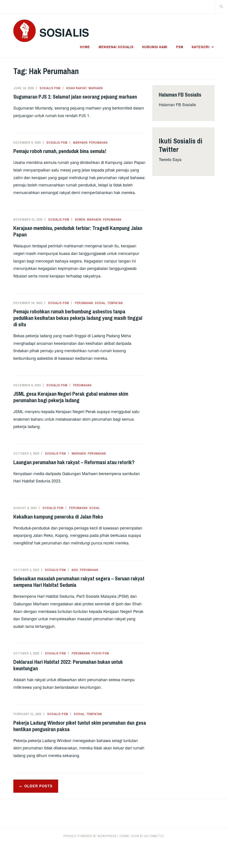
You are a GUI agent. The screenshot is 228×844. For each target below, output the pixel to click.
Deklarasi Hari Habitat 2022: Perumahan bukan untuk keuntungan (68, 665)
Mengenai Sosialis (116, 46)
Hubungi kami (154, 46)
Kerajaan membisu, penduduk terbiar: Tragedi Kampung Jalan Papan (77, 231)
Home (85, 46)
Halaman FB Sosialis (177, 104)
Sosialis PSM (50, 88)
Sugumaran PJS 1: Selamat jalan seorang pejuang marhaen (75, 96)
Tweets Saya (170, 159)
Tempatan (115, 303)
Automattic (154, 836)
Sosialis (64, 32)
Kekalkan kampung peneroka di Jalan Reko (58, 516)
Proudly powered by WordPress (89, 836)
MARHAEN (96, 88)
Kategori (201, 46)
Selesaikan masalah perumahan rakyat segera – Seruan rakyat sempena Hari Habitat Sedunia (79, 581)
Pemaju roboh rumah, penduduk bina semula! (59, 151)
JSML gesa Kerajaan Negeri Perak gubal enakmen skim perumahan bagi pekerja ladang (70, 397)
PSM (179, 46)
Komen (80, 219)
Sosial (100, 303)
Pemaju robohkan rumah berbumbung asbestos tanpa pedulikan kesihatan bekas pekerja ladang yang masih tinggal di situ (77, 318)
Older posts (38, 785)
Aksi (74, 570)
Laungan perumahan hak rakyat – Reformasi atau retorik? (73, 462)
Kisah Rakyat (76, 88)
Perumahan (98, 143)
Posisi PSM (100, 653)
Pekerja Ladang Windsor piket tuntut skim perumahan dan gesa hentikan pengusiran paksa (79, 726)
